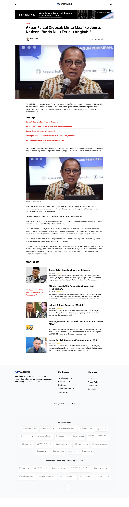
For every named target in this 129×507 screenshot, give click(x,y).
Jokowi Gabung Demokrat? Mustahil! (40, 131)
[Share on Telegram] (102, 39)
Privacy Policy (93, 382)
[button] (111, 4)
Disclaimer (62, 385)
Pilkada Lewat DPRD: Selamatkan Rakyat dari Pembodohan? (49, 126)
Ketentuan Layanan (65, 378)
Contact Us (92, 389)
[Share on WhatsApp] (96, 39)
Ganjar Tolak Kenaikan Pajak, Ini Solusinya (42, 122)
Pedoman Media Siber (66, 389)
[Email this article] (99, 39)
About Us (91, 378)
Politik (28, 23)
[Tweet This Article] (93, 39)
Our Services (93, 386)
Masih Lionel (34, 38)
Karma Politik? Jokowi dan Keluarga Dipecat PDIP (45, 140)
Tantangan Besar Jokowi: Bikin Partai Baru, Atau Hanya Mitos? (50, 136)
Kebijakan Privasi (64, 381)
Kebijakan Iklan (63, 392)
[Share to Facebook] (90, 39)
